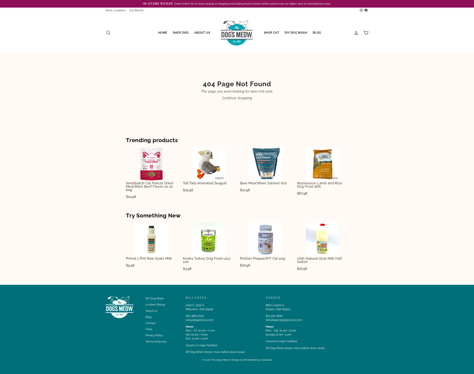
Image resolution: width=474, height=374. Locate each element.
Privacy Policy (154, 335)
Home (162, 32)
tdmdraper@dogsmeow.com (284, 320)
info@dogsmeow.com (199, 320)
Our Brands (136, 10)
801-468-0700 (195, 316)
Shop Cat (271, 32)
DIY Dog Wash (296, 32)
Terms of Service (156, 341)
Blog (317, 32)
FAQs (149, 329)
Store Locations (116, 10)
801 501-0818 (274, 316)
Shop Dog (181, 32)
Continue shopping (237, 98)
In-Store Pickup (155, 304)
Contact (151, 323)
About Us (202, 32)
